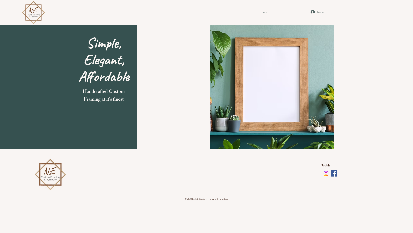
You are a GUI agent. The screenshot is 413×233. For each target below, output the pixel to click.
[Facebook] (334, 173)
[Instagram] (326, 173)
